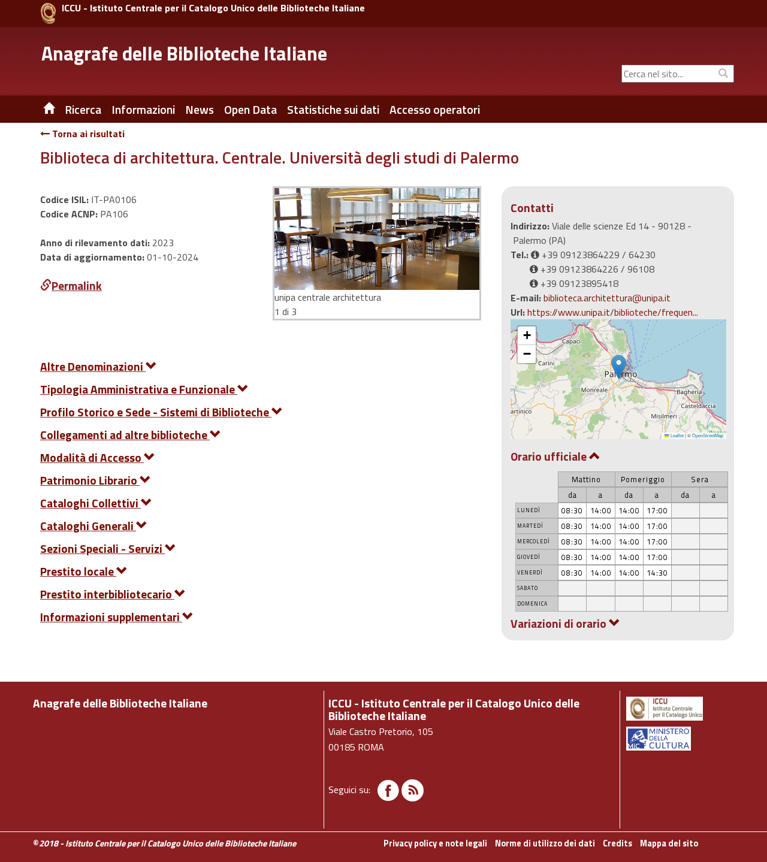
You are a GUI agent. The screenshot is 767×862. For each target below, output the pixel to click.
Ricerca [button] (83, 110)
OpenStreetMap (707, 435)
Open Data (250, 110)
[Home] (40, 110)
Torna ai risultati (87, 133)
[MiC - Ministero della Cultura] (679, 739)
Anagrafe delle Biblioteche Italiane (184, 53)
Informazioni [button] (143, 110)
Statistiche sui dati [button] (333, 110)
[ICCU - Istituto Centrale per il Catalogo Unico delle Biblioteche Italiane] (48, 13)
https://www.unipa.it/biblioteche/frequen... (612, 312)
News (199, 110)
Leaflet (676, 435)
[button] (618, 367)
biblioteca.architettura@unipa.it (607, 298)
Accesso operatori (434, 110)
